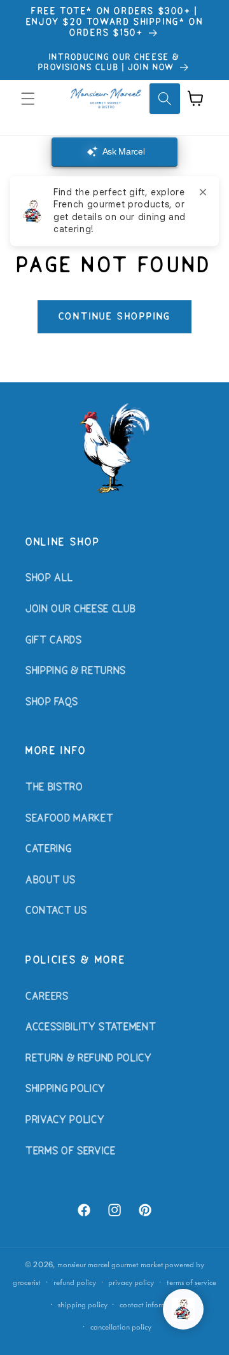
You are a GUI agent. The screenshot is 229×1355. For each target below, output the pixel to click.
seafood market (69, 819)
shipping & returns (75, 671)
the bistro (54, 787)
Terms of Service (70, 1151)
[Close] (203, 192)
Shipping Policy (65, 1089)
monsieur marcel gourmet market (110, 1264)
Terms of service (191, 1282)
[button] (28, 98)
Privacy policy (131, 1282)
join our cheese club (80, 609)
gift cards (53, 641)
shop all (49, 578)
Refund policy (74, 1282)
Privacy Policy (64, 1120)
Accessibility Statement (90, 1027)
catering (48, 849)
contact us (56, 911)
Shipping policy (83, 1304)
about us (50, 880)
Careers (47, 997)
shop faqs (51, 702)
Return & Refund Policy (88, 1058)
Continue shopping (115, 316)
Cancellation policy (120, 1327)
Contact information (152, 1304)
